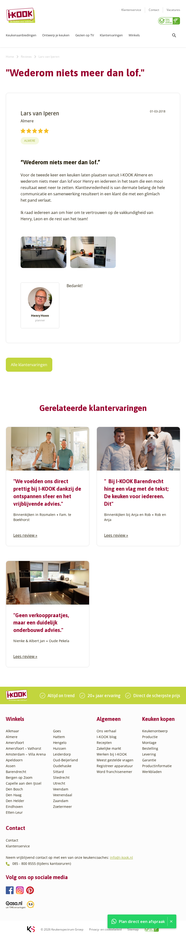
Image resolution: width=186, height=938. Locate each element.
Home (10, 57)
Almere (29, 141)
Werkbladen (152, 771)
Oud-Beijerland (65, 760)
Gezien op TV (84, 35)
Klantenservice (131, 10)
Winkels (134, 35)
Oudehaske (62, 766)
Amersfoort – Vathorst (23, 748)
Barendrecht (16, 771)
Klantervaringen (111, 35)
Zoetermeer (62, 806)
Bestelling (150, 748)
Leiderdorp (62, 754)
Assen (11, 766)
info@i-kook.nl (121, 857)
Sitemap (133, 929)
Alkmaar (12, 731)
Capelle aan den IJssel (23, 783)
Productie (150, 736)
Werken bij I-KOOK (112, 754)
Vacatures (173, 10)
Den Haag (14, 795)
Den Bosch (14, 789)
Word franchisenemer (114, 771)
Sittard (58, 771)
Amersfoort (15, 742)
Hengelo (59, 742)
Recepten (104, 742)
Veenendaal (62, 795)
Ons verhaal (106, 731)
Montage (149, 742)
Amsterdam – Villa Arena (26, 754)
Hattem (59, 736)
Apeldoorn (14, 760)
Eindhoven (14, 806)
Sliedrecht (61, 777)
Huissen (59, 748)
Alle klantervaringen (29, 364)
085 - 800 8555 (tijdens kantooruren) (41, 863)
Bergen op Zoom (19, 777)
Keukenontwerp (155, 731)
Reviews (26, 57)
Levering (149, 754)
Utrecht (59, 783)
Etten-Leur (14, 812)
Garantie (149, 760)
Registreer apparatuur (115, 766)
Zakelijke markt (109, 748)
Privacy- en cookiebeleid (105, 929)
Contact (154, 10)
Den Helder (15, 800)
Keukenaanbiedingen (21, 35)
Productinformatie (157, 766)
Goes (57, 731)
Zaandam (60, 800)
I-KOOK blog (106, 736)
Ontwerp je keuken (56, 35)
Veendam (60, 789)
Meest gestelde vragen (115, 760)
